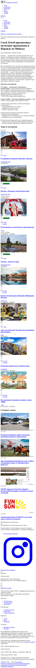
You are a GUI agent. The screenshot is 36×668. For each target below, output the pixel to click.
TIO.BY (4, 662)
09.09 (5, 369)
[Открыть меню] (3, 2)
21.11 (5, 300)
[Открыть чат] (1, 584)
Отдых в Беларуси (9, 613)
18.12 (2, 230)
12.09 (2, 194)
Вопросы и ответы (9, 627)
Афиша (6, 13)
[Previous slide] (2, 131)
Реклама (6, 628)
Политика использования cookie (17, 665)
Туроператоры (8, 602)
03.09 (5, 162)
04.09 (8, 265)
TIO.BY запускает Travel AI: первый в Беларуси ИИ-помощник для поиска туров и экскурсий (17, 491)
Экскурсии (7, 7)
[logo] (12, 2)
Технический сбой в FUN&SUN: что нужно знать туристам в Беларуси (16, 518)
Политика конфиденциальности (10, 663)
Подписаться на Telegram (10, 533)
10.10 (8, 194)
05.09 (2, 335)
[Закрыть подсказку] (1, 572)
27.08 (2, 162)
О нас (5, 618)
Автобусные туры (9, 610)
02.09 (2, 369)
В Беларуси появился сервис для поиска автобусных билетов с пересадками (15, 436)
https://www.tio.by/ (30, 642)
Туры (5, 5)
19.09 (2, 300)
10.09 (8, 162)
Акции (6, 11)
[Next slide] (4, 131)
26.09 (5, 194)
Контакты (7, 621)
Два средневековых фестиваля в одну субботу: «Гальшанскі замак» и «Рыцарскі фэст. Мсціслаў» (17, 463)
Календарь (7, 8)
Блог (5, 10)
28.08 (2, 265)
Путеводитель (8, 601)
